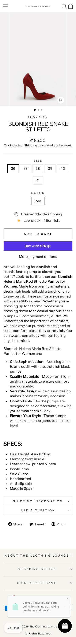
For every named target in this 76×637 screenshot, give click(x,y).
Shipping (30, 145)
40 (62, 168)
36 (13, 168)
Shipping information (38, 501)
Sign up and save (37, 583)
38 (38, 168)
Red (38, 201)
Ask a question (38, 510)
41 (38, 180)
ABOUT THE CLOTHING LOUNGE (37, 555)
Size (38, 160)
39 (50, 168)
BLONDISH (38, 117)
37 (25, 168)
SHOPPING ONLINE (37, 569)
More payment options (38, 256)
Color (38, 193)
